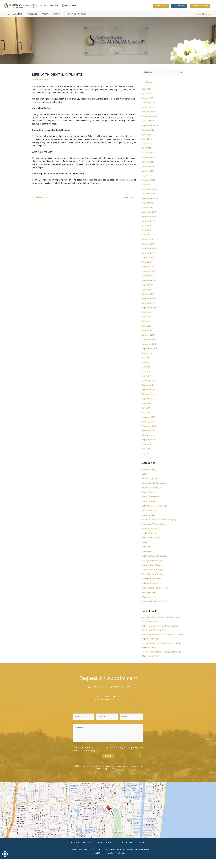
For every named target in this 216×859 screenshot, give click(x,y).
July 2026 (146, 89)
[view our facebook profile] (194, 14)
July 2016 (146, 312)
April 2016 (146, 326)
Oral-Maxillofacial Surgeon (155, 556)
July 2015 (146, 357)
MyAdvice (145, 849)
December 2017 (149, 271)
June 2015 (146, 362)
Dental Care (147, 492)
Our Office (74, 842)
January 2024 (148, 171)
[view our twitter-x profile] (197, 14)
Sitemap (121, 853)
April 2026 (146, 93)
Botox (144, 474)
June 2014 (146, 408)
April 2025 (146, 148)
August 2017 (148, 285)
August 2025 (148, 130)
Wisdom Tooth (149, 597)
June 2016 (146, 317)
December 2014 (149, 385)
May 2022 (146, 175)
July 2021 (146, 184)
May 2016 (146, 321)
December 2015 (149, 339)
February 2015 (148, 380)
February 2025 (148, 157)
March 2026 (147, 98)
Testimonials (126, 842)
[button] (161, 6)
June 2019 (146, 230)
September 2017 (150, 280)
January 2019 (148, 244)
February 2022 (148, 180)
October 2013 (148, 435)
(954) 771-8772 (126, 180)
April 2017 (146, 289)
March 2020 (147, 207)
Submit (108, 756)
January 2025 (148, 162)
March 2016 (147, 330)
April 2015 (146, 371)
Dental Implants (40, 79)
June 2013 (146, 449)
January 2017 (148, 294)
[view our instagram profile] (209, 14)
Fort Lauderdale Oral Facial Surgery (159, 519)
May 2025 (146, 143)
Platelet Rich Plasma (152, 565)
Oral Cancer (147, 547)
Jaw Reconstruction (151, 528)
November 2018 (149, 248)
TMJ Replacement (151, 583)
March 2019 (147, 239)
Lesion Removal (149, 533)
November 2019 (149, 216)
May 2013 (146, 453)
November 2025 (149, 116)
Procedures (88, 842)
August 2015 (148, 353)
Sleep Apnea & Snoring (153, 574)
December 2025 (149, 111)
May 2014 (146, 412)
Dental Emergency (150, 496)
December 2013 (149, 426)
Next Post (129, 197)
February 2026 (148, 102)
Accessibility (96, 853)
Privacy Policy (131, 747)
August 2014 (148, 398)
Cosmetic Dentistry (151, 487)
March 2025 (147, 153)
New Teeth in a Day (151, 537)
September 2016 (149, 307)
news (144, 542)
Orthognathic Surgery (152, 560)
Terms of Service (81, 750)
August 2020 (148, 203)
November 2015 (149, 344)
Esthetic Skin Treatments (154, 506)
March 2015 (147, 376)
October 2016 (148, 303)
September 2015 (149, 348)
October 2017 (148, 275)
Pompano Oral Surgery (153, 569)
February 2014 (148, 417)
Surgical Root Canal (151, 578)
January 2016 (148, 335)
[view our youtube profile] (203, 14)
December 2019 (149, 212)
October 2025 (148, 121)
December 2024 (149, 166)
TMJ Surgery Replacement (155, 588)
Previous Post (40, 197)
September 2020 (150, 198)
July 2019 (146, 225)
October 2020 (148, 193)
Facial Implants (149, 510)
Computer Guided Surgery (154, 483)
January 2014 (148, 421)
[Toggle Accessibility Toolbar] (5, 854)
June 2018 (146, 262)
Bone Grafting (148, 469)
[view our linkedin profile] (206, 14)
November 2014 (149, 389)
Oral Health (147, 551)
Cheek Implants (149, 478)
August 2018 (148, 257)
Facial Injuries (148, 515)
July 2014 (146, 403)
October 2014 (148, 394)
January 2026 (148, 107)
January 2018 (148, 266)
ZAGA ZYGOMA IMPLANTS (154, 601)
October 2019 (148, 221)
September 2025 (150, 125)
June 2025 (147, 139)
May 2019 (146, 235)
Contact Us (142, 842)
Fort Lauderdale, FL (124, 687)
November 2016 (149, 298)
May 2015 (146, 367)
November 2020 (149, 189)
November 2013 (149, 430)
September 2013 (149, 439)
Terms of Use (110, 853)
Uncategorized (149, 592)
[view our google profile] (200, 14)
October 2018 (148, 253)
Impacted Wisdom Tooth (154, 524)
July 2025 (146, 134)
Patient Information (107, 842)
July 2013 (146, 444)
